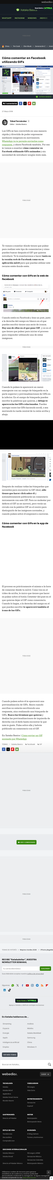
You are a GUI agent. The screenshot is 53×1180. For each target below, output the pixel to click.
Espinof (30, 1106)
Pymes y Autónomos (35, 1137)
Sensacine (31, 1102)
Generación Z (40, 46)
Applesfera (7, 1094)
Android (43, 18)
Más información (29, 1177)
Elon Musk (27, 46)
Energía (6, 1033)
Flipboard (29, 103)
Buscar (49, 1064)
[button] (19, 121)
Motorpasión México (35, 1163)
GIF (40, 744)
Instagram (19, 18)
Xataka (5, 1087)
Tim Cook (16, 46)
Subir (43, 1074)
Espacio (6, 1028)
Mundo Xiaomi (8, 1100)
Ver (27, 842)
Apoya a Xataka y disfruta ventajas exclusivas (26, 1005)
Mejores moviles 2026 (28, 950)
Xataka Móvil (8, 1090)
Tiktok (9, 990)
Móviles (30, 1028)
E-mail (34, 103)
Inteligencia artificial (11, 1042)
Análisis (30, 1023)
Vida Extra (31, 1090)
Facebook (20, 103)
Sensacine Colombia (35, 1160)
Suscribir (45, 968)
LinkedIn (5, 990)
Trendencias (7, 1134)
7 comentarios (11, 103)
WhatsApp (6, 18)
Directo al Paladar (10, 1118)
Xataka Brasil (8, 1156)
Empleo (6, 1047)
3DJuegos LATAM (33, 1153)
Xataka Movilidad (34, 1033)
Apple (5, 1037)
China (7, 46)
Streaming (7, 1023)
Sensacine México (34, 1156)
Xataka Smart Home (10, 1097)
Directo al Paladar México (13, 1163)
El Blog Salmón (33, 1134)
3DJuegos (31, 1087)
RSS (42, 985)
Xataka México (8, 1153)
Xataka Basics (26, 10)
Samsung (31, 1037)
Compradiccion (9, 1140)
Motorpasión (32, 1118)
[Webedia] (47, 1)
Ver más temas (9, 1054)
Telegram (37, 985)
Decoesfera (7, 1137)
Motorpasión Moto (34, 1121)
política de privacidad (35, 973)
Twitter (25, 103)
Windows (32, 18)
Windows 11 (31, 1047)
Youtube (27, 985)
